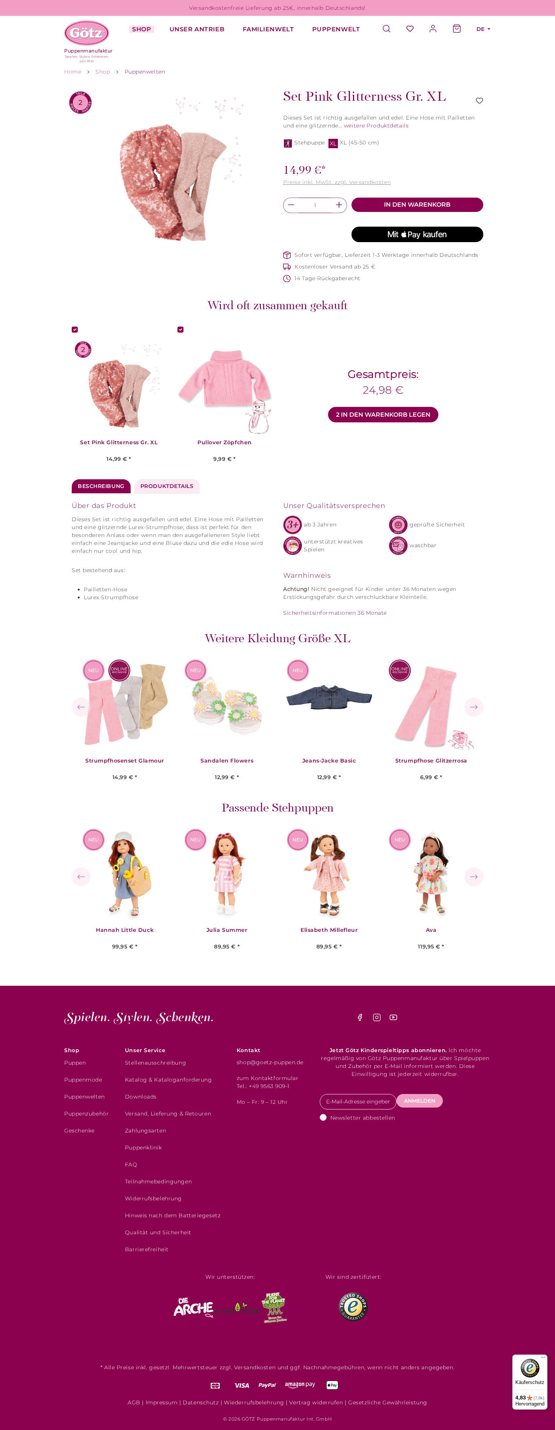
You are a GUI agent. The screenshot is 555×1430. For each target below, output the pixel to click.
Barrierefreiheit (147, 1249)
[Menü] (542, 1359)
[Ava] (431, 874)
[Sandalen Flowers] (227, 705)
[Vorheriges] (81, 707)
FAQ (131, 1164)
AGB (134, 1402)
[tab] (101, 486)
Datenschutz (201, 1402)
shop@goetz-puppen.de (270, 1062)
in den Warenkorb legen (383, 414)
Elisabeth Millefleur (329, 930)
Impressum (162, 1402)
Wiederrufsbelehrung (254, 1402)
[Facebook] (360, 1019)
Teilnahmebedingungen (158, 1181)
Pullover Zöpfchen (224, 442)
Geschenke (79, 1130)
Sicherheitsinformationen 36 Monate (335, 612)
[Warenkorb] (457, 29)
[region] (172, 170)
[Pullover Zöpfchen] (224, 386)
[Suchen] (390, 29)
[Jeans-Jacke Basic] (329, 705)
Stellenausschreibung (155, 1062)
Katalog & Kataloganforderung (168, 1079)
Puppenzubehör (86, 1113)
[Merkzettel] (410, 29)
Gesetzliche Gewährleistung (387, 1402)
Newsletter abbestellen (362, 1117)
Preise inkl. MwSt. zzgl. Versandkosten (337, 182)
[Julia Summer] (227, 874)
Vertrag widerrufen (316, 1402)
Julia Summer (227, 930)
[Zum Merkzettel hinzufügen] (479, 100)
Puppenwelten (84, 1096)
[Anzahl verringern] (291, 205)
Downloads (141, 1096)
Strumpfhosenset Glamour (124, 761)
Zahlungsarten (145, 1130)
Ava (431, 930)
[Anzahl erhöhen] (339, 205)
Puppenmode (83, 1079)
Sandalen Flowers (226, 761)
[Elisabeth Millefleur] (329, 874)
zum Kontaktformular (268, 1078)
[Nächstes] (473, 707)
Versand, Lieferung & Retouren (168, 1113)
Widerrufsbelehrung (153, 1198)
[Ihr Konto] (433, 29)
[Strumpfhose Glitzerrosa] (431, 705)
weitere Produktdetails (376, 125)
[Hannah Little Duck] (125, 874)
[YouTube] (393, 1019)
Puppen (75, 1062)
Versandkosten (255, 1367)
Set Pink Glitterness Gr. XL (118, 442)
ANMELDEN (419, 1100)
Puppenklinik (143, 1147)
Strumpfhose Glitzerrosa (431, 761)
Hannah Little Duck (125, 930)
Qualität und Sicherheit (158, 1232)
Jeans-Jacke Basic (329, 761)
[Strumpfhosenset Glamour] (125, 705)
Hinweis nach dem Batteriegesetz (172, 1215)
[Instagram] (377, 1019)
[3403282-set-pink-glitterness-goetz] (172, 170)
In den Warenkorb (417, 204)
